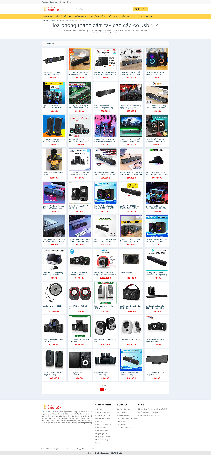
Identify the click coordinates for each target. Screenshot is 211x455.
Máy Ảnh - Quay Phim (124, 427)
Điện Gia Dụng (81, 16)
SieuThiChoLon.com (102, 453)
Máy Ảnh (149, 16)
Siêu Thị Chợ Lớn (117, 453)
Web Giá (84, 449)
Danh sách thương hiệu (103, 424)
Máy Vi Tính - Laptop (124, 424)
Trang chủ (45, 2)
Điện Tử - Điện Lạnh (64, 16)
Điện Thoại (113, 16)
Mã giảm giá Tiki (101, 434)
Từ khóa (52, 20)
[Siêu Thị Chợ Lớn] (53, 407)
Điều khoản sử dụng (102, 415)
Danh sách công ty (102, 427)
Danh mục (53, 2)
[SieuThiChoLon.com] (52, 9)
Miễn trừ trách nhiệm (102, 418)
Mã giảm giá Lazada (102, 437)
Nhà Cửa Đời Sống (97, 16)
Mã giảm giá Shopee (102, 440)
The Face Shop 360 (66, 449)
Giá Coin (91, 449)
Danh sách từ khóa (102, 430)
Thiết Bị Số (125, 16)
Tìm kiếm (141, 9)
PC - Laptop (138, 16)
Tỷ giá (56, 449)
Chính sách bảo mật (102, 412)
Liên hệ (69, 2)
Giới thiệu (61, 2)
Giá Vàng (77, 449)
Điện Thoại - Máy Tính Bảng (127, 418)
